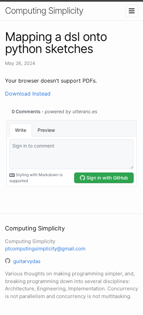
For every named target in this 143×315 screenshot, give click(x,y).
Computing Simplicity (44, 10)
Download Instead (28, 93)
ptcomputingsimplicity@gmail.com (45, 248)
